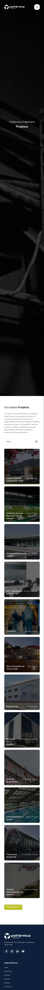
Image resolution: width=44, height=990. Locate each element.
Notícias (7, 983)
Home (6, 967)
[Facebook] (6, 951)
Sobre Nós (8, 971)
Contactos (8, 987)
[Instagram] (12, 951)
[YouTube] (23, 951)
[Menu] (37, 7)
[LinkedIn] (17, 951)
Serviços (7, 975)
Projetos (7, 979)
